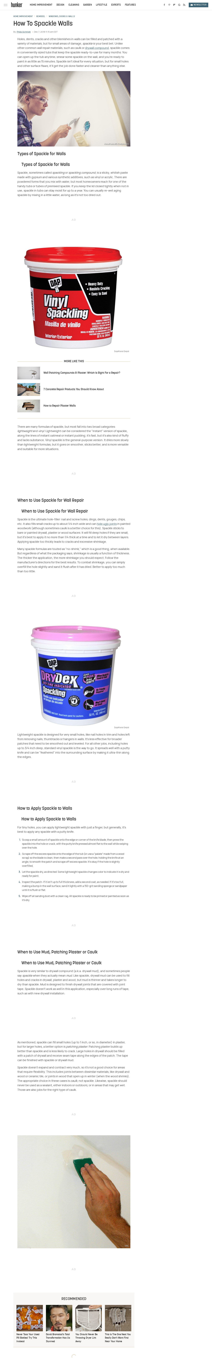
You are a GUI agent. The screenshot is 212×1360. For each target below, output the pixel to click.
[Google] (179, 5)
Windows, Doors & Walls (62, 17)
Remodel (40, 17)
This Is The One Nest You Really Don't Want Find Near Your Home (118, 1338)
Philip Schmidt (24, 32)
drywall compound (97, 48)
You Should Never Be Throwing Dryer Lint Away (86, 1338)
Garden (87, 5)
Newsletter (200, 5)
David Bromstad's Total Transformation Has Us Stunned (58, 1338)
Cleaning (73, 5)
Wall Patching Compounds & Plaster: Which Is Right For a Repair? (81, 373)
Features (130, 5)
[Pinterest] (169, 5)
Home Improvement (41, 5)
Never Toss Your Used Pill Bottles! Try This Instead (27, 1338)
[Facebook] (164, 5)
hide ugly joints (107, 524)
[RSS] (184, 5)
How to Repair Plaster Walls (59, 405)
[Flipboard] (174, 5)
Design (60, 5)
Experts (116, 5)
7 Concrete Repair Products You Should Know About (73, 389)
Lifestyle (101, 5)
